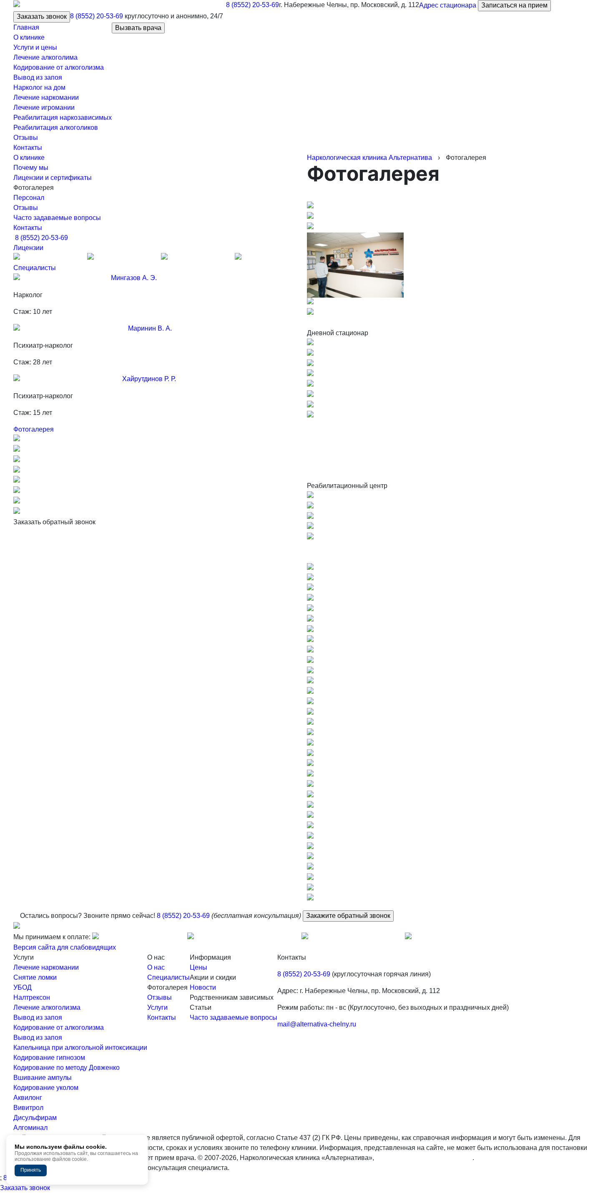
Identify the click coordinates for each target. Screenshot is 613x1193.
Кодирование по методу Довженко (66, 1067)
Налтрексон (31, 997)
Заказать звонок (42, 16)
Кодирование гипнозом (49, 1057)
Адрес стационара (447, 5)
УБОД (22, 987)
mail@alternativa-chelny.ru (316, 1024)
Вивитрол (28, 1107)
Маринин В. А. (150, 328)
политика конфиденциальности (424, 1157)
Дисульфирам (35, 1117)
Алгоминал (30, 1127)
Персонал (28, 197)
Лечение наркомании (46, 967)
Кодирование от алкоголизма (58, 1027)
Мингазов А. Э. (134, 277)
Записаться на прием (514, 5)
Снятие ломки (35, 977)
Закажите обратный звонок (348, 915)
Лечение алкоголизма (46, 1007)
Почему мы (30, 167)
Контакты (27, 227)
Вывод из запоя (37, 1017)
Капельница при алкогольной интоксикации (80, 1047)
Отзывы (25, 207)
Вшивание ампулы (42, 1077)
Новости (203, 987)
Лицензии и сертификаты (52, 177)
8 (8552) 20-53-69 (252, 4)
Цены (198, 967)
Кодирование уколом (45, 1087)
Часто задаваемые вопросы (57, 217)
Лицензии (28, 247)
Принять (30, 1170)
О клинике (29, 157)
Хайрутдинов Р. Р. (149, 378)
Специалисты (34, 267)
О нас (156, 967)
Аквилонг (27, 1097)
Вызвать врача (138, 27)
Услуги (157, 1007)
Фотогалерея (33, 429)
